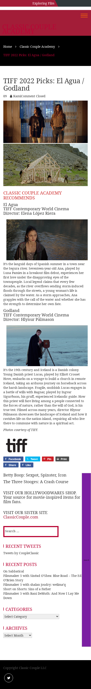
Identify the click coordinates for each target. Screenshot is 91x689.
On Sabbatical (13, 571)
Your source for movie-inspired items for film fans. (41, 499)
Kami (17, 96)
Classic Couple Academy (29, 29)
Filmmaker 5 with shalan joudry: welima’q (34, 584)
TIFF (34, 430)
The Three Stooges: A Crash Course (35, 481)
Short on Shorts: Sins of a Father (27, 589)
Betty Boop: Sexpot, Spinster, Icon (34, 475)
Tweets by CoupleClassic (21, 553)
